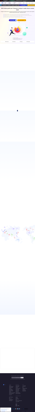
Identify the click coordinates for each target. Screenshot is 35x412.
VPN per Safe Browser (18, 392)
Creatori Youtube (17, 401)
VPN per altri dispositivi (18, 393)
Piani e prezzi (10, 394)
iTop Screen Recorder (11, 386)
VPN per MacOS (17, 386)
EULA (31, 411)
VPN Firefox (14, 41)
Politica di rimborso (23, 411)
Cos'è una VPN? (24, 385)
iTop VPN (10, 385)
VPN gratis (22, 77)
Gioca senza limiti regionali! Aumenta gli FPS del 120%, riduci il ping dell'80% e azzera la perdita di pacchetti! (18, 0)
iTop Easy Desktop (11, 387)
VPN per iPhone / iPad (18, 388)
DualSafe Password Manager (12, 392)
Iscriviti (22, 377)
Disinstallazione (10, 400)
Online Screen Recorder (11, 393)
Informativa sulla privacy (28, 411)
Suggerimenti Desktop (25, 388)
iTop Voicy (10, 388)
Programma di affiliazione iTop (19, 400)
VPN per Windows (17, 385)
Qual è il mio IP (24, 386)
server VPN (5, 102)
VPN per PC (17, 387)
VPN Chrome (7, 41)
